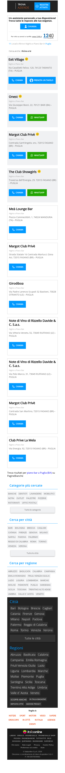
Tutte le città (32, 553)
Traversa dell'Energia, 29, (22, 180)
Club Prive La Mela (22, 440)
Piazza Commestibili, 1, (21, 217)
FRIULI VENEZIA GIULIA (39, 575)
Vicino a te (26, 51)
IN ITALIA (39, 720)
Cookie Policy (48, 745)
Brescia (31, 527)
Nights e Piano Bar (16, 64)
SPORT (22, 715)
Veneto (34, 693)
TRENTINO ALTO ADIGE (39, 589)
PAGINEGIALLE (31, 735)
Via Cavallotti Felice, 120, (22, 67)
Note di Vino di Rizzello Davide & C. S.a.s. (32, 322)
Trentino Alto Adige (23, 687)
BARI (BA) (46, 104)
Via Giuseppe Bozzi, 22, (21, 104)
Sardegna (17, 682)
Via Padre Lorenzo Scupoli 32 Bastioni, (29, 291)
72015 (41, 142)
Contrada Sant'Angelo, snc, (23, 142)
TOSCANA (21, 589)
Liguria (15, 671)
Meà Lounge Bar (21, 209)
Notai (11, 498)
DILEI (49, 738)
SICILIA (11, 589)
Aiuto (42, 747)
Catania (12, 532)
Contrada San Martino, (21, 411)
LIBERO (13, 735)
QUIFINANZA (26, 741)
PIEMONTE (23, 584)
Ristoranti (14, 502)
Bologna (20, 527)
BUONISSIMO (38, 741)
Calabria (43, 654)
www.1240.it (37, 36)
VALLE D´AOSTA (26, 594)
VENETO (40, 594)
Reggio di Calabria (18, 541)
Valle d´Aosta (19, 693)
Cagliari (41, 527)
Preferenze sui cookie (29, 747)
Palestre (31, 498)
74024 (37, 217)
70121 (37, 104)
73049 (36, 332)
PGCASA (17, 738)
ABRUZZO (12, 571)
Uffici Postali (29, 502)
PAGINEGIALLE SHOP (46, 735)
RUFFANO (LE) (47, 332)
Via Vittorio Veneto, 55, (21, 332)
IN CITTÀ (26, 720)
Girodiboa (16, 283)
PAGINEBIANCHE (28, 738)
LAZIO (11, 580)
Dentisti (23, 493)
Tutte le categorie (32, 509)
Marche (43, 671)
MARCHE (44, 580)
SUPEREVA (48, 741)
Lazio (41, 665)
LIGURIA (20, 580)
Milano (44, 532)
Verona (23, 546)
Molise (15, 676)
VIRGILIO (20, 735)
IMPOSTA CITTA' (17, 704)
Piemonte (27, 676)
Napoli (12, 537)
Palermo (33, 537)
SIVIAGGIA (16, 741)
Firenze (23, 532)
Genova (33, 532)
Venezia (12, 546)
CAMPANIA (49, 571)
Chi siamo (15, 745)
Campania (17, 660)
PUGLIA (18, 70)
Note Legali (26, 745)
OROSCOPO (14, 720)
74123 (38, 67)
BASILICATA (25, 571)
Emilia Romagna (36, 660)
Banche (12, 493)
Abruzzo (16, 654)
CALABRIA (37, 571)
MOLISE (12, 584)
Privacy (37, 745)
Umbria (42, 687)
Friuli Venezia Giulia (23, 665)
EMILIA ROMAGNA (17, 575)
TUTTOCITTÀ (41, 738)
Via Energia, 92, (17, 448)
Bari (10, 527)
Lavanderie (35, 493)
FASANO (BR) (49, 180)
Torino (42, 541)
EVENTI (32, 724)
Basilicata (29, 654)
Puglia (40, 676)
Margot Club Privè (22, 246)
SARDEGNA (45, 584)
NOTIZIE (12, 715)
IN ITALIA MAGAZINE (38, 699)
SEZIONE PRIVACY (33, 704)
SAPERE (52, 715)
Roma (33, 541)
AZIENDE (51, 720)
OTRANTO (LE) (16, 294)
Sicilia (28, 682)
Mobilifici (49, 493)
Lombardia (28, 671)
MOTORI (32, 715)
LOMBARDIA (32, 580)
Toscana (40, 682)
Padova (22, 537)
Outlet (20, 498)
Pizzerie (42, 498)
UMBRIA (12, 594)
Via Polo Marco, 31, (19, 373)
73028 (53, 291)
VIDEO (42, 715)
